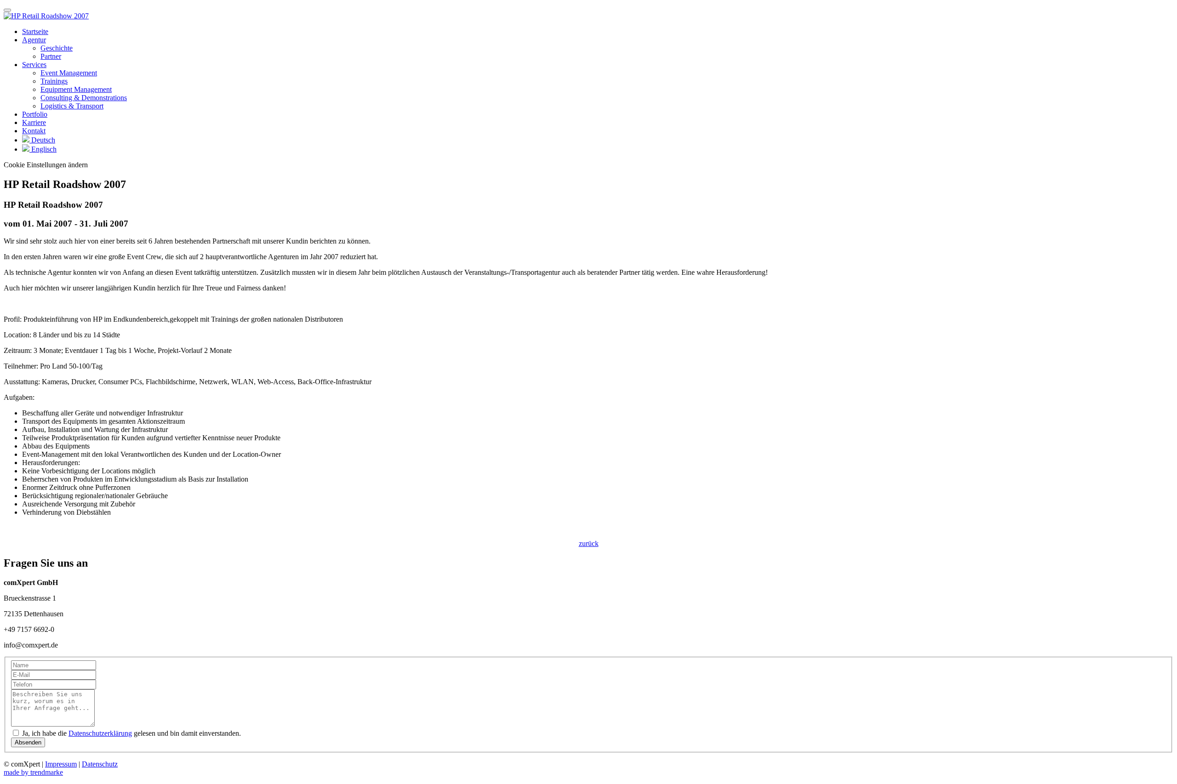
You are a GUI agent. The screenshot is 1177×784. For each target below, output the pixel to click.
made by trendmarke (33, 772)
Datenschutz (100, 764)
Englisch (43, 149)
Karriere (34, 122)
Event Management (68, 73)
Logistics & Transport (71, 106)
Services (34, 64)
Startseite (35, 31)
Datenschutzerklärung (100, 733)
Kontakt (34, 131)
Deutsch (42, 140)
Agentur (34, 40)
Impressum (61, 764)
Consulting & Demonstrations (83, 98)
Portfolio (34, 114)
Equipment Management (76, 89)
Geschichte (56, 48)
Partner (50, 56)
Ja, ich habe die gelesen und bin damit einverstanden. (130, 733)
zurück (589, 543)
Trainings (54, 81)
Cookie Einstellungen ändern (46, 165)
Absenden (28, 742)
